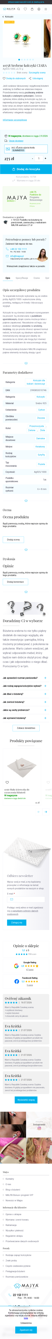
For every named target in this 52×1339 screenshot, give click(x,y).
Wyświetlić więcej (26, 1100)
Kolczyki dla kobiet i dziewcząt (36, 382)
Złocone (41, 418)
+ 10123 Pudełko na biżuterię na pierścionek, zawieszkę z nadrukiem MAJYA (28, 222)
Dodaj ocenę (13, 539)
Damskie (40, 438)
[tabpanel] (22, 38)
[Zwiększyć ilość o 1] (45, 158)
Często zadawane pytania (18, 1266)
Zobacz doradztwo (26, 728)
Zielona (31, 430)
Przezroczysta (36, 426)
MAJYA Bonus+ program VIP (19, 1195)
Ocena (37, 278)
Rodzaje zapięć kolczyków (18, 1255)
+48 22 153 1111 (18, 249)
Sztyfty (41, 454)
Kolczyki (41, 396)
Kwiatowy (40, 446)
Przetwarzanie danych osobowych (22, 1241)
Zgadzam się (26, 1330)
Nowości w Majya (14, 1200)
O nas (8, 1184)
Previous (38, 811)
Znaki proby (11, 1260)
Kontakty (10, 1179)
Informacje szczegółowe (15, 120)
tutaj (26, 1318)
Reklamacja (11, 1225)
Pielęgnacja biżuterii (15, 1271)
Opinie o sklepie (26, 945)
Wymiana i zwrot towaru (17, 1219)
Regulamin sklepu (14, 1236)
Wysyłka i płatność (15, 1230)
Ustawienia (26, 1323)
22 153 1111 (20, 1295)
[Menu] (45, 9)
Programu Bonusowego (36, 198)
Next (45, 811)
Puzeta (41, 464)
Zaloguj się (16, 922)
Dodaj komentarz (15, 582)
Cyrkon (41, 409)
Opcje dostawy (16, 141)
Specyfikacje (22, 278)
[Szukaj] (18, 9)
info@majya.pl (17, 256)
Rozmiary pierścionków (17, 1276)
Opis (8, 278)
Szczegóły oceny (37, 72)
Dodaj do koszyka (28, 169)
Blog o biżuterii (13, 1189)
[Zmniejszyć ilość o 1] (32, 158)
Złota (42, 430)
